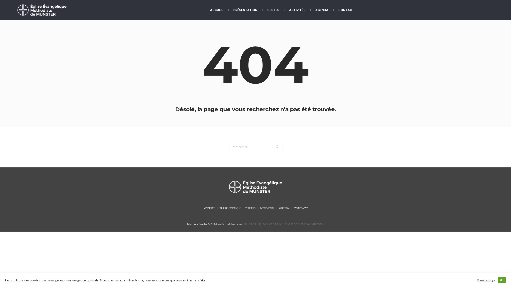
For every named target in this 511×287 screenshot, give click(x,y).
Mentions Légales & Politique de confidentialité (214, 224)
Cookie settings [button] (486, 280)
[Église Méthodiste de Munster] (255, 186)
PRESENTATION (230, 208)
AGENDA (284, 208)
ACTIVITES (266, 208)
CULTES (250, 208)
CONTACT (301, 208)
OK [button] (502, 280)
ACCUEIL (209, 208)
